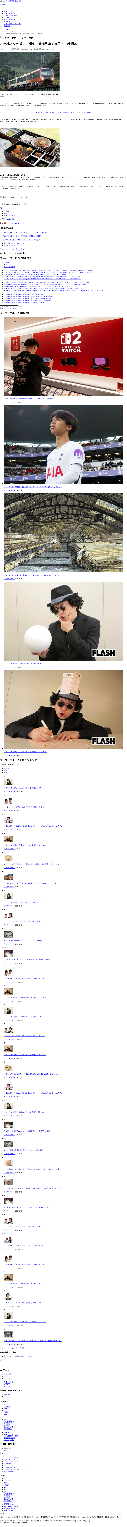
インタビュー (12, 15)
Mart (5, 1414)
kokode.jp (7, 1432)
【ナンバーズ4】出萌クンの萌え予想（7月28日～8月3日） (24, 1245)
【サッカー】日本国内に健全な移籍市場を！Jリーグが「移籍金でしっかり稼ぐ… (33, 487)
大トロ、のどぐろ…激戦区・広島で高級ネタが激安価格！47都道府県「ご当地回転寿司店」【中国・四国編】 (43, 277)
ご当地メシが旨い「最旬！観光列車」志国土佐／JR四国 (24, 302)
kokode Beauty (8, 1434)
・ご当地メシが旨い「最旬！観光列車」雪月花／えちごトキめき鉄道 (24, 232)
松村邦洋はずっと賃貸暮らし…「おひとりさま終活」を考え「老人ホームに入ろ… (33, 1169)
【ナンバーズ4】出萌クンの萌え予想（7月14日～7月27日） (25, 1303)
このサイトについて (11, 1457)
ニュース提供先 (9, 1467)
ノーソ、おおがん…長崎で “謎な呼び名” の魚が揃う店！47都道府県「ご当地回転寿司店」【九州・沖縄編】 (42, 279)
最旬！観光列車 (9, 267)
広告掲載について (10, 1463)
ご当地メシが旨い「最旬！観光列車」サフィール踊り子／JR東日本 (28, 298)
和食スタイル (8, 1423)
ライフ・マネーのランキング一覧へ (12, 1348)
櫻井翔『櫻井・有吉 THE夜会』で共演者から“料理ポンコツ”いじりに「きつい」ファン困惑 (36, 286)
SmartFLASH (8, 1427)
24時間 (6, 768)
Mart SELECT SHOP (11, 1436)
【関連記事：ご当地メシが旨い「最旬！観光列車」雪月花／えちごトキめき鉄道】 (63, 112)
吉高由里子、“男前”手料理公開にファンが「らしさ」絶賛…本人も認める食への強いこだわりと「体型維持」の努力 (45, 284)
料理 (5, 265)
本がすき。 (8, 1429)
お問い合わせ (8, 1471)
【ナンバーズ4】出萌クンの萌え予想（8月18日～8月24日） (25, 807)
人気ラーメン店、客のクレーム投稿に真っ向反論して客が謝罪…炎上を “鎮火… (32, 864)
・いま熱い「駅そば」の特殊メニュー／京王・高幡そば (20, 240)
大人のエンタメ (15, 24)
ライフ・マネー (9, 19)
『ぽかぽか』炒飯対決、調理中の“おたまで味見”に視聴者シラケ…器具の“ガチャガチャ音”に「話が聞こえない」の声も (46, 282)
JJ (4, 1405)
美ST (5, 1416)
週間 (5, 770)
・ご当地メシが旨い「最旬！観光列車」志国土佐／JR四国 (20, 236)
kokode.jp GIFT (9, 1440)
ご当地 (6, 262)
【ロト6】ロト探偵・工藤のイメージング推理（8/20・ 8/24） (25, 752)
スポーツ (7, 17)
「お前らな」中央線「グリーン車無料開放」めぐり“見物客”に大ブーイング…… (32, 883)
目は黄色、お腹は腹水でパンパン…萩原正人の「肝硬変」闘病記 (27, 959)
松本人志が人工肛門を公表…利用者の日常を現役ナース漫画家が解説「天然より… (33, 1188)
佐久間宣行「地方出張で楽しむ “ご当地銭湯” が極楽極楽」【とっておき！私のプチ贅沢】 (36, 274)
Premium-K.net (9, 1421)
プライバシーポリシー (12, 1461)
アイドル (7, 24)
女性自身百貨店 (9, 1438)
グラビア (7, 22)
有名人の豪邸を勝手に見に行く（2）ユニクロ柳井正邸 (23, 940)
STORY (6, 1410)
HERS (6, 1412)
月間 (5, 772)
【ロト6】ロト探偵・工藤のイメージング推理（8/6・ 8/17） (25, 1055)
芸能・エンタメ (9, 13)
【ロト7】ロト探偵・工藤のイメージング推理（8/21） (23, 663)
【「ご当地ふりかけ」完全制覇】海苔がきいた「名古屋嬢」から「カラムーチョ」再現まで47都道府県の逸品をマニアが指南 (48, 270)
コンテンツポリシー (11, 1459)
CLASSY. (7, 1407)
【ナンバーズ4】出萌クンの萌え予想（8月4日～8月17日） (24, 921)
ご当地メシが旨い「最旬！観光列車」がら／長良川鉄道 (24, 294)
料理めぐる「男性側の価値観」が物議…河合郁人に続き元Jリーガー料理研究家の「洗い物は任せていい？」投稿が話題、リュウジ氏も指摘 (53, 291)
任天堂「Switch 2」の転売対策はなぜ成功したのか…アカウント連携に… (30, 398)
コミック (7, 26)
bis (5, 1419)
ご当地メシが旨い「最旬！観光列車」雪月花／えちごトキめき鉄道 (28, 300)
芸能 (5, 15)
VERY (6, 1408)
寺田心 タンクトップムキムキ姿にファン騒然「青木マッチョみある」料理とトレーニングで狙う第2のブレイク (44, 288)
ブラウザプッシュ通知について (15, 1469)
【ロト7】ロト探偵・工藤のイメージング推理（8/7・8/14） (25, 902)
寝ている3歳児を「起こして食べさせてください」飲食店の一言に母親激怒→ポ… (33, 1341)
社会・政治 (8, 11)
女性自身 (7, 1425)
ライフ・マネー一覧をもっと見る (12, 249)
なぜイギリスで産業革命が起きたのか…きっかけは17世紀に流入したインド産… (32, 575)
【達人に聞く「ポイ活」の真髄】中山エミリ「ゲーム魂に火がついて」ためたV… (33, 826)
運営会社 (7, 1465)
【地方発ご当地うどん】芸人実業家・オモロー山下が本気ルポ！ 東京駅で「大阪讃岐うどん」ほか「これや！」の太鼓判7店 (49, 272)
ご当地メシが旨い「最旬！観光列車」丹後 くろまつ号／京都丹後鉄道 (29, 296)
